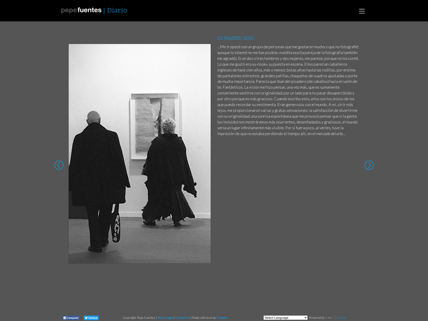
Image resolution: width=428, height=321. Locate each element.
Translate (339, 317)
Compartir (72, 318)
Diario (117, 11)
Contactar (182, 317)
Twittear (93, 318)
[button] (203, 51)
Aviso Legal (165, 317)
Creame (222, 317)
